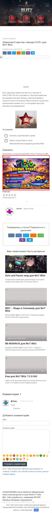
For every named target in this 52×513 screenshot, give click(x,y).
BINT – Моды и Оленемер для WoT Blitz (25, 309)
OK (36, 510)
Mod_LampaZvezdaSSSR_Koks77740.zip (25, 154)
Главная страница (9, 39)
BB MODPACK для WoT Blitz (20, 343)
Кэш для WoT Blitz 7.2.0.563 (21, 376)
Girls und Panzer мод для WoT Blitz (25, 275)
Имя (4, 419)
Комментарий (8, 428)
